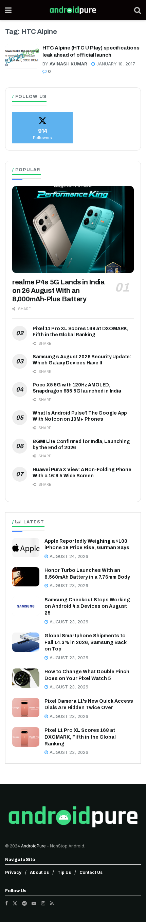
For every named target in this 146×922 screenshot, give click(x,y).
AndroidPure (34, 845)
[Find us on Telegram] (24, 903)
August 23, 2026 (68, 585)
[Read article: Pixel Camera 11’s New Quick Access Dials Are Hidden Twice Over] (25, 707)
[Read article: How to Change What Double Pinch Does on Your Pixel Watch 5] (25, 678)
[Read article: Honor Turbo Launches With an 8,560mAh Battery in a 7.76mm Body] (25, 576)
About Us (39, 872)
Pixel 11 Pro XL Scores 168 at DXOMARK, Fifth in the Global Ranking (80, 737)
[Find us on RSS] (52, 903)
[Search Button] (137, 10)
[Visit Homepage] (73, 10)
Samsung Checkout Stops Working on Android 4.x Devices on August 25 (87, 606)
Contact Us (91, 872)
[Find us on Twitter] (15, 903)
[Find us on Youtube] (34, 903)
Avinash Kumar (68, 63)
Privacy (13, 872)
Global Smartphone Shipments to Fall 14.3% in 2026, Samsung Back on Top (85, 642)
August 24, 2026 (68, 556)
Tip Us (64, 872)
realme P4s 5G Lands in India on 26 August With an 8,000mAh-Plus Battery (58, 290)
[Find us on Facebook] (6, 903)
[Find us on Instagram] (43, 903)
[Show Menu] (8, 10)
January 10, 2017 (115, 63)
